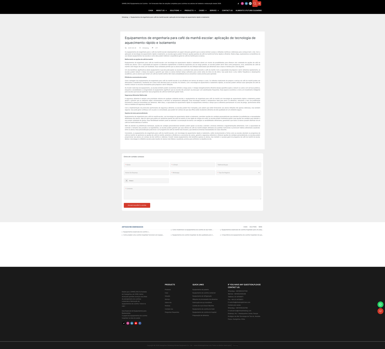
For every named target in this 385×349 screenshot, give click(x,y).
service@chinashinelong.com (241, 311)
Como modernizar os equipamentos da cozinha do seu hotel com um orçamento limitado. (193, 229)
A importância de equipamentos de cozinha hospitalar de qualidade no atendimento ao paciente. (242, 235)
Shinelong (125, 17)
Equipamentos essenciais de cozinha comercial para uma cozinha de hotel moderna (136, 232)
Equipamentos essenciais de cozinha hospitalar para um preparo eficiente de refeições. (242, 229)
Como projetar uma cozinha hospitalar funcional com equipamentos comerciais (144, 235)
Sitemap (235, 345)
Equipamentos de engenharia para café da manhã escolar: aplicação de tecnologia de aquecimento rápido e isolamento (170, 17)
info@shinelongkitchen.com (241, 302)
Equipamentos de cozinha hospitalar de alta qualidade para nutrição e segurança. (193, 235)
